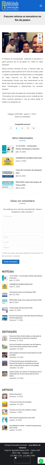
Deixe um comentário (22, 117)
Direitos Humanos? (15, 394)
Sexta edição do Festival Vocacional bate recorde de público (25, 354)
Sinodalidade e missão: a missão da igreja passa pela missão (25, 427)
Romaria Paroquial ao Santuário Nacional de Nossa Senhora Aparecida (26, 317)
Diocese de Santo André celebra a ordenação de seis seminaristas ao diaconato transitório (25, 337)
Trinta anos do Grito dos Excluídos (20, 402)
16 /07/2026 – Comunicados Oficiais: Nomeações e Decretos (27, 147)
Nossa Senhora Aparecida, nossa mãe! (22, 418)
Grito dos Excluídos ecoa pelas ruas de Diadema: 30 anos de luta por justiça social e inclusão (25, 345)
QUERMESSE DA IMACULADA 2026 (29, 158)
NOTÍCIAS (7, 34)
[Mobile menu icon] (41, 6)
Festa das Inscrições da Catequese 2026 (29, 171)
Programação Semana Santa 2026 (20, 308)
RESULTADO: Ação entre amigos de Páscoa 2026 (28, 183)
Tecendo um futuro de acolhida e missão (22, 410)
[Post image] (8, 149)
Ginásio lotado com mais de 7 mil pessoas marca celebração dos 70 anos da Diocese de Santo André (25, 374)
